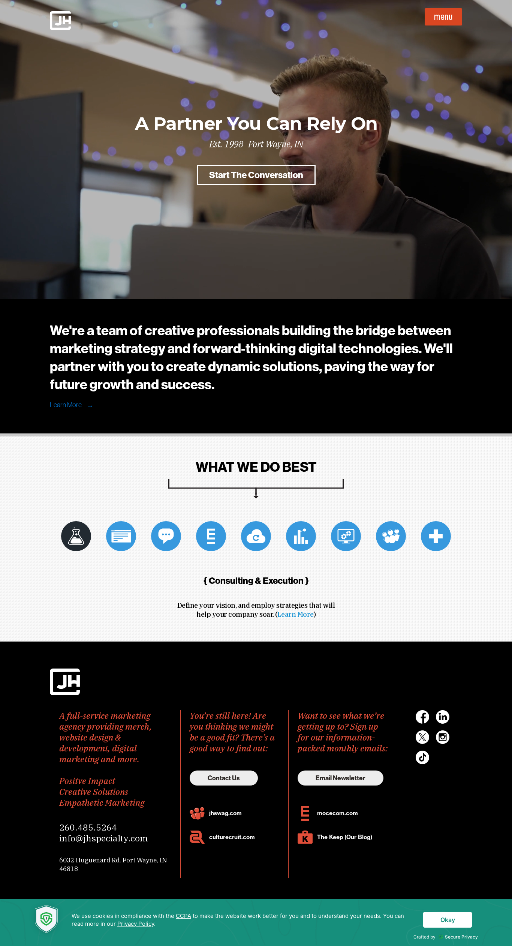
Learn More (71, 405)
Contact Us (224, 778)
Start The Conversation (256, 175)
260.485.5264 (88, 827)
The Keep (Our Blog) (344, 837)
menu (443, 16)
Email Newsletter (340, 778)
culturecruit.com (232, 837)
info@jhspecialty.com (103, 838)
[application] (256, 922)
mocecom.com (337, 813)
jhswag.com (225, 813)
